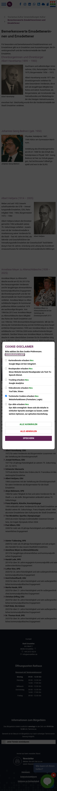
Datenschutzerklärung (15, 354)
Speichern (28, 438)
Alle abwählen (28, 431)
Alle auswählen (28, 424)
